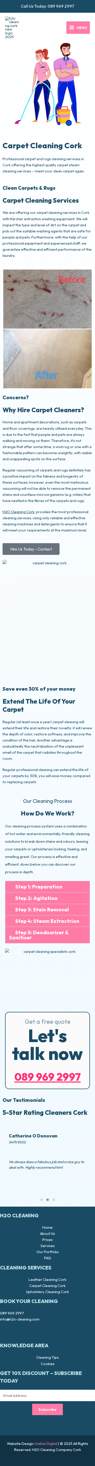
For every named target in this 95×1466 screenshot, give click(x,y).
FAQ (47, 1257)
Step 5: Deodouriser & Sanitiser (39, 935)
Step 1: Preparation (38, 886)
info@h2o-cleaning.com (20, 1319)
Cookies (47, 1363)
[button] (47, 886)
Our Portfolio (47, 1251)
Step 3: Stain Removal (42, 909)
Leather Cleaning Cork (47, 1279)
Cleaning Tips (47, 1357)
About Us (47, 1233)
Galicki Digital (46, 1443)
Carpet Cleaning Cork (47, 1285)
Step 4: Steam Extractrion (47, 921)
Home (47, 1227)
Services (48, 1245)
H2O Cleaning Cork (18, 511)
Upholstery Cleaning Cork (47, 1291)
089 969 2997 (61, 6)
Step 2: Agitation (36, 898)
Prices (47, 1239)
